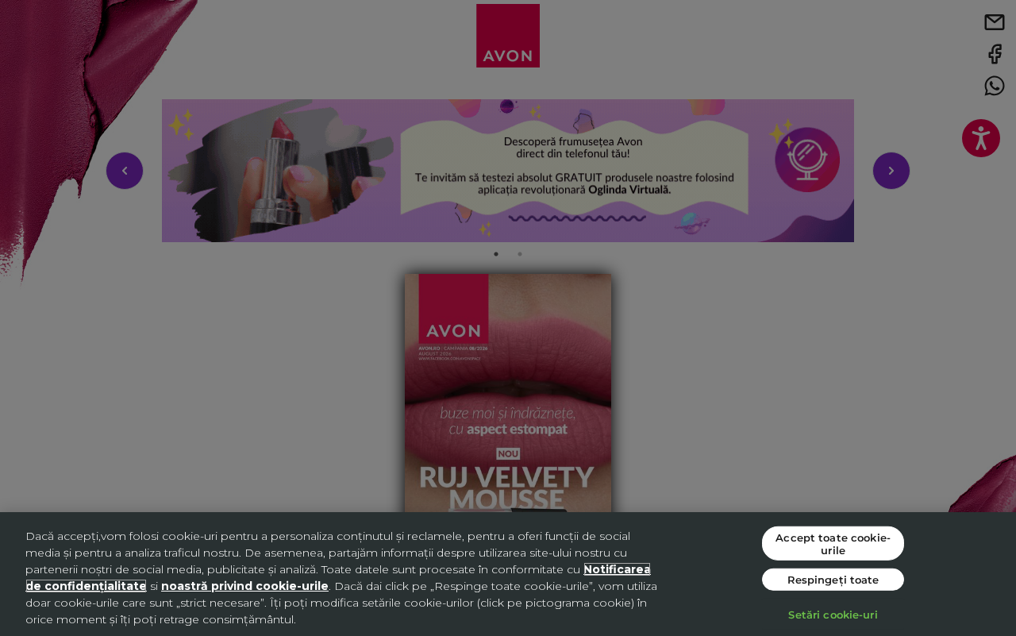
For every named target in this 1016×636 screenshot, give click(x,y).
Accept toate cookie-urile (833, 543)
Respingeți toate (833, 579)
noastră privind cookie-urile (245, 586)
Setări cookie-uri (832, 614)
